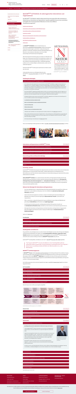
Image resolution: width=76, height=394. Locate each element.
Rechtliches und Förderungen (12, 21)
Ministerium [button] (54, 4)
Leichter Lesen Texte (10, 379)
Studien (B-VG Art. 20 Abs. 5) (43, 377)
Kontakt (9, 47)
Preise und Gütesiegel (17, 8)
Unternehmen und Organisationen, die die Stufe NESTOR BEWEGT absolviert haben (37, 149)
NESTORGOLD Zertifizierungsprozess (29, 40)
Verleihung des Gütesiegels (28, 26)
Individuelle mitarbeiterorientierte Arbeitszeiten (31, 226)
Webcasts (24, 164)
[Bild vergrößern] (46, 296)
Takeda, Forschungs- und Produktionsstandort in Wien (33, 109)
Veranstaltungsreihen (26, 158)
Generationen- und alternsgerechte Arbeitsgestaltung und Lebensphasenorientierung (37, 223)
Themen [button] (48, 4)
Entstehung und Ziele (27, 33)
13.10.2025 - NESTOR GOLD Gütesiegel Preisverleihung (54, 123)
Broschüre (33, 73)
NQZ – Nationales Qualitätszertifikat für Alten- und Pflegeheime (14, 45)
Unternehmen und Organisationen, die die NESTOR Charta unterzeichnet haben (37, 153)
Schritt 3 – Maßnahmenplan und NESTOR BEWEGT (32, 275)
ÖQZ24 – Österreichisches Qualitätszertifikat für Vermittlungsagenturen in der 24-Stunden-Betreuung (14, 37)
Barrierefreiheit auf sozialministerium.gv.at (13, 382)
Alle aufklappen (66, 144)
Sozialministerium (26, 377)
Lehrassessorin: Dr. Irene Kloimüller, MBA (30, 311)
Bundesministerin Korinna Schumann (13, 13)
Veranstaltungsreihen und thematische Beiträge (32, 31)
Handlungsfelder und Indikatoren (29, 38)
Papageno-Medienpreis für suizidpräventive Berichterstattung (14, 28)
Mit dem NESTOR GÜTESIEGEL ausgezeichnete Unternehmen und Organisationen (37, 146)
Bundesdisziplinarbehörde (59, 378)
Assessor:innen (56, 262)
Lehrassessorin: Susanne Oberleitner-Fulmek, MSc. (31, 314)
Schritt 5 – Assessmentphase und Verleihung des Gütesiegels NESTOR (35, 281)
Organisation (10, 19)
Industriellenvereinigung (27, 367)
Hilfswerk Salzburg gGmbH (28, 106)
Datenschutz (60, 388)
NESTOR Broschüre (53, 239)
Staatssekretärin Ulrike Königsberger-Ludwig (13, 17)
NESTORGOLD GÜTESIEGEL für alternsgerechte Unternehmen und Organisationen (14, 41)
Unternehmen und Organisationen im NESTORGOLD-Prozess (34, 28)
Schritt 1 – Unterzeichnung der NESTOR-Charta (31, 269)
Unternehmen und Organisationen (35, 47)
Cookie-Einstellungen (46, 391)
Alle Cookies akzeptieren (30, 391)
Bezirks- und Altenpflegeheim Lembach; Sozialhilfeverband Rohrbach (35, 102)
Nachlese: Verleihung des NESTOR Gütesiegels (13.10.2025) (33, 81)
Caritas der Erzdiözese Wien (28, 104)
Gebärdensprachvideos (10, 377)
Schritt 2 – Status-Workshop (27, 272)
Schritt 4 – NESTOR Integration (29, 278)
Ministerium (11, 8)
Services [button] (43, 4)
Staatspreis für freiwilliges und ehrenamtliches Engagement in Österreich (13, 31)
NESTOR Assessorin (27, 317)
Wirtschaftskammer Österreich (28, 364)
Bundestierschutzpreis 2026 (13, 25)
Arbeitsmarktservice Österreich (28, 361)
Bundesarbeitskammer (27, 351)
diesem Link (55, 111)
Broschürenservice (26, 382)
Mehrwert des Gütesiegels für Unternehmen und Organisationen (34, 35)
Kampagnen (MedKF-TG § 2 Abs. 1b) (44, 379)
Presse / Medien (25, 379)
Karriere (9, 49)
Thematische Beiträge (27, 161)
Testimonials (25, 42)
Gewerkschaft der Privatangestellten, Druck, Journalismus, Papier (34, 358)
